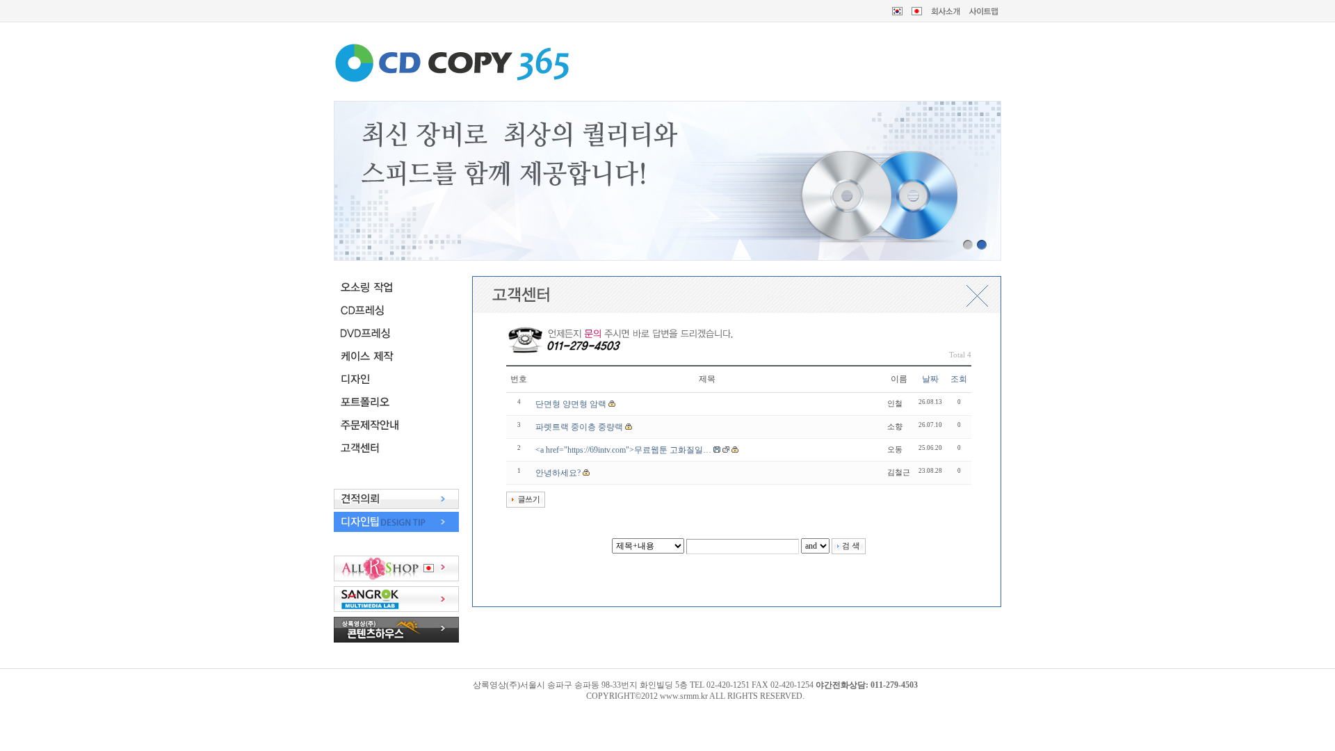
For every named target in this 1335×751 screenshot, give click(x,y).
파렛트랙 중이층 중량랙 (579, 427)
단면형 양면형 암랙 (570, 404)
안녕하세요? (558, 473)
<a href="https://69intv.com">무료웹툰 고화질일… (623, 450)
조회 (958, 379)
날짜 (930, 379)
